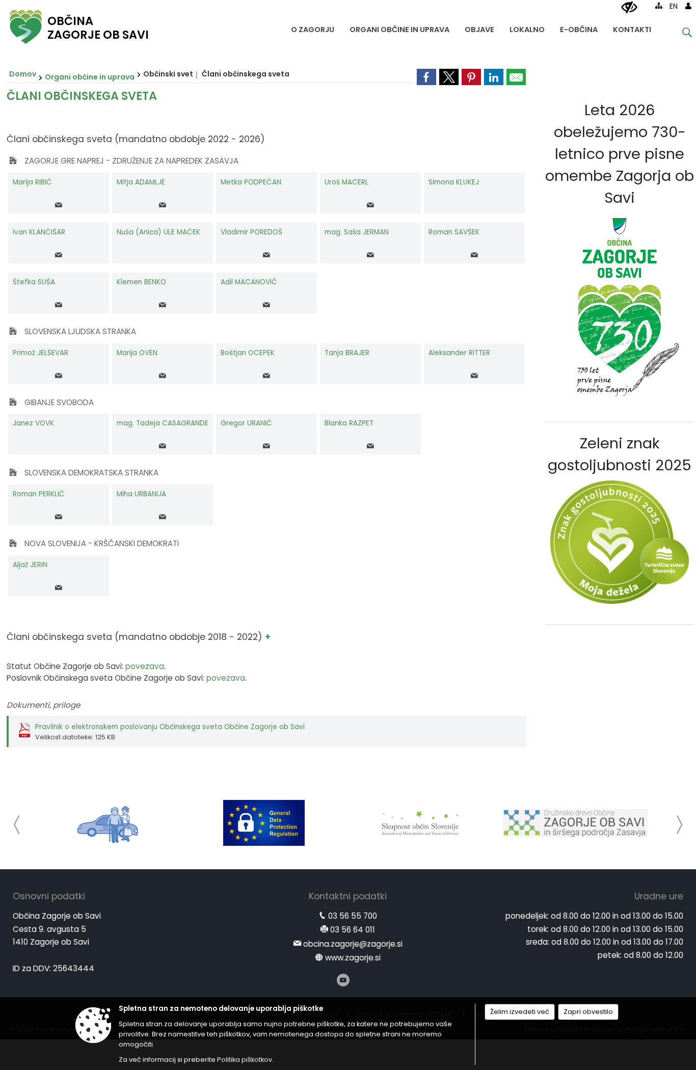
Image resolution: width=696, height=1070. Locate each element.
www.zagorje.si (353, 957)
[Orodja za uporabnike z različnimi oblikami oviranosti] (629, 8)
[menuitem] (312, 27)
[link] (426, 77)
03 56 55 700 (352, 916)
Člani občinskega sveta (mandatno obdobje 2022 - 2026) (136, 139)
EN (674, 6)
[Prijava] (688, 5)
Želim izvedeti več (519, 1011)
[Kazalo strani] (658, 5)
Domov (22, 74)
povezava (144, 666)
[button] (17, 824)
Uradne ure (658, 896)
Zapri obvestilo (588, 1011)
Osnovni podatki (49, 896)
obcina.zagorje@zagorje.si (353, 944)
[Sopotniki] (108, 823)
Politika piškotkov (244, 1059)
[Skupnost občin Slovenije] (420, 823)
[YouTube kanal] (343, 980)
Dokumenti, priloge (43, 705)
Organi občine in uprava (90, 77)
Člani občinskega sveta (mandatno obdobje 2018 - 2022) (136, 637)
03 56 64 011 (352, 929)
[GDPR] (264, 823)
